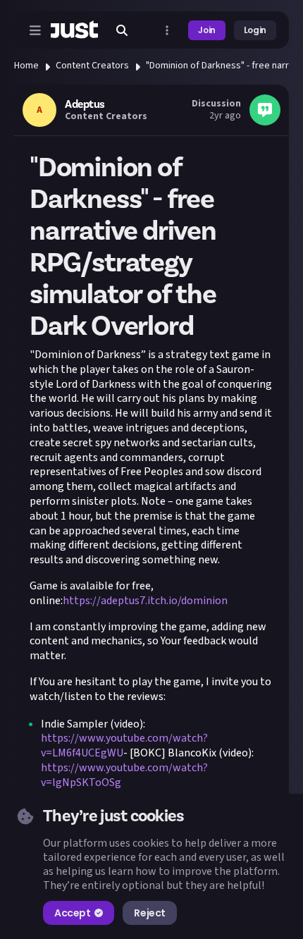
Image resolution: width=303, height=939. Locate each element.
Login (255, 30)
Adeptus (85, 104)
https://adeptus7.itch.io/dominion (145, 600)
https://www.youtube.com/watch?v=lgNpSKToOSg (124, 775)
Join (207, 30)
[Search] (122, 30)
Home (26, 66)
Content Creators (92, 66)
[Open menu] (35, 30)
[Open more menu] (167, 30)
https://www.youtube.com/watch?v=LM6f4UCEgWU (124, 745)
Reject (149, 913)
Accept (72, 913)
